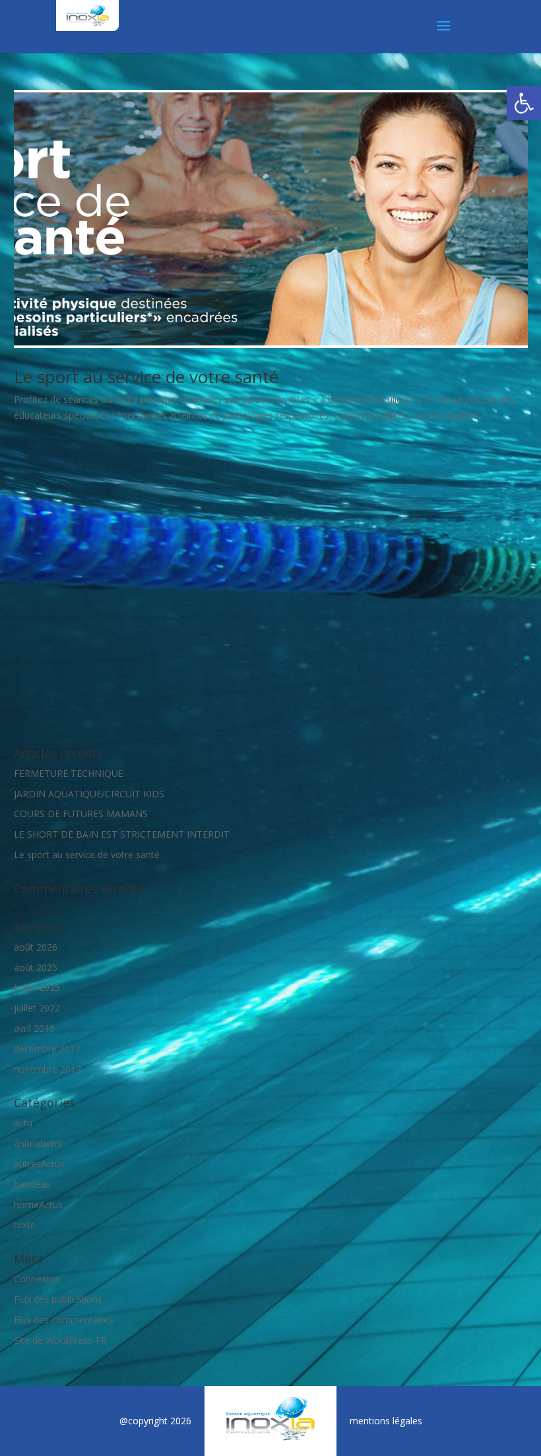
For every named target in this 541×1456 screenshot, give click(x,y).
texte (25, 1224)
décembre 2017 (47, 1048)
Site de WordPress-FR (60, 1340)
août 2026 (35, 947)
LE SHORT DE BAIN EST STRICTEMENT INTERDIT (122, 834)
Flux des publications (58, 1299)
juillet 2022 (37, 1007)
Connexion (36, 1278)
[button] (524, 103)
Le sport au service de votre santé (146, 376)
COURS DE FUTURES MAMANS (81, 813)
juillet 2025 (37, 987)
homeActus (38, 1204)
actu (23, 1122)
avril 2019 (34, 1028)
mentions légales (386, 1420)
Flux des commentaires (63, 1319)
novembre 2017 (47, 1069)
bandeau (32, 1184)
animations (37, 1143)
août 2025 (35, 967)
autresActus (39, 1163)
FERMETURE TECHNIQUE (68, 773)
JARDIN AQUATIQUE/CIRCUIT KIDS (89, 793)
